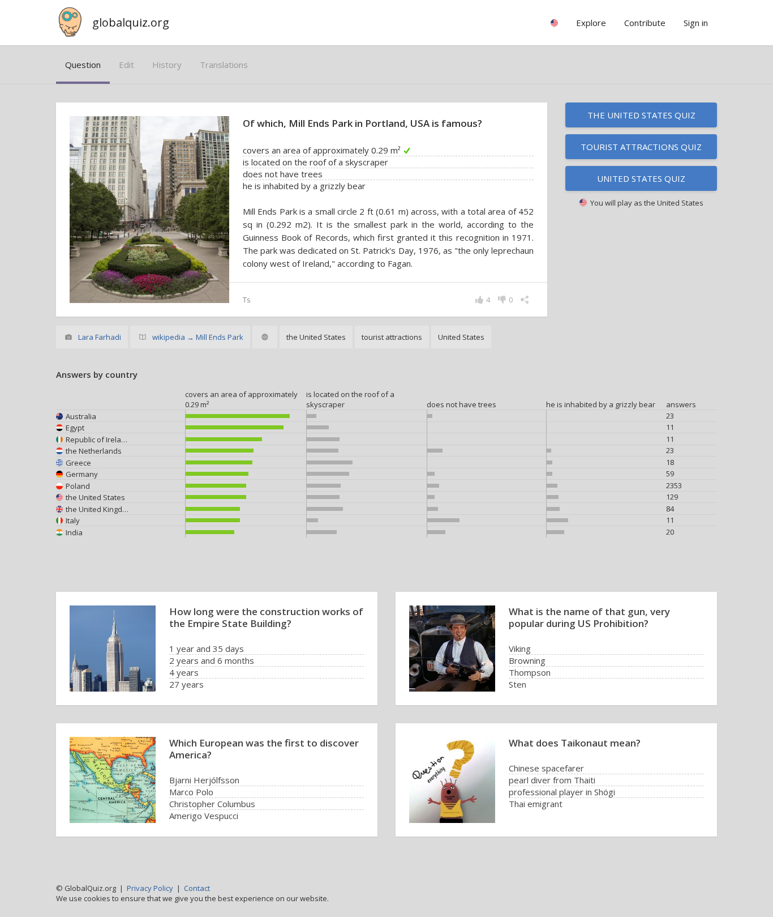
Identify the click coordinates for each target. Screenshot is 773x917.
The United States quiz (641, 115)
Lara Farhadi (99, 337)
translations (224, 64)
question (83, 64)
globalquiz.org (130, 22)
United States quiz (641, 178)
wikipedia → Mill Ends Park (197, 337)
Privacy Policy (150, 888)
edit (126, 64)
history (167, 64)
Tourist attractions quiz (641, 146)
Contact (197, 888)
